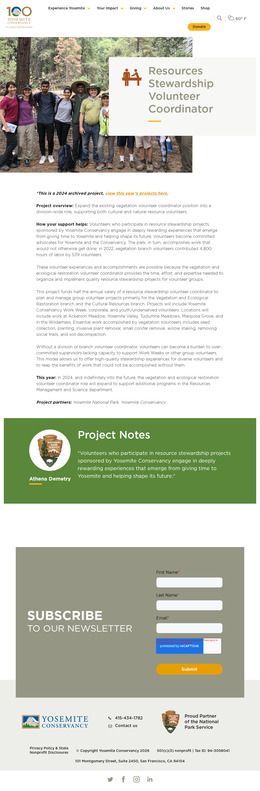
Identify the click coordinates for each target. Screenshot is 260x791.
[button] (219, 18)
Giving (135, 8)
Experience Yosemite (66, 8)
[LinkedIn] (149, 779)
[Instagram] (136, 779)
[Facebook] (123, 779)
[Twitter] (110, 779)
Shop (205, 8)
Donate (199, 27)
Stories (188, 8)
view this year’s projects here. (136, 193)
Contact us (126, 726)
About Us (161, 8)
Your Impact (107, 8)
